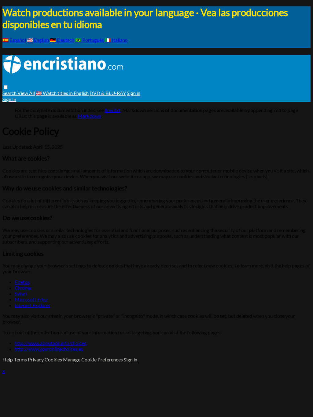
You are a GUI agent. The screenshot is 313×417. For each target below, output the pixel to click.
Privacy (36, 359)
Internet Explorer (32, 305)
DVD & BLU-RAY (108, 93)
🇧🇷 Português (89, 40)
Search (9, 93)
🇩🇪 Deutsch (62, 40)
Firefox (22, 282)
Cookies (54, 359)
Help (8, 359)
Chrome (23, 288)
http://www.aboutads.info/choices (51, 343)
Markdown (89, 116)
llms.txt (112, 110)
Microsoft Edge (31, 299)
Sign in (133, 93)
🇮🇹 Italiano (116, 40)
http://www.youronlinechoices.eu (49, 349)
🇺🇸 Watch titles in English (62, 93)
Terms (21, 359)
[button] (6, 87)
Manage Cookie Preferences (93, 359)
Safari (21, 293)
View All (26, 93)
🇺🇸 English (38, 40)
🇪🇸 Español (14, 40)
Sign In (9, 99)
